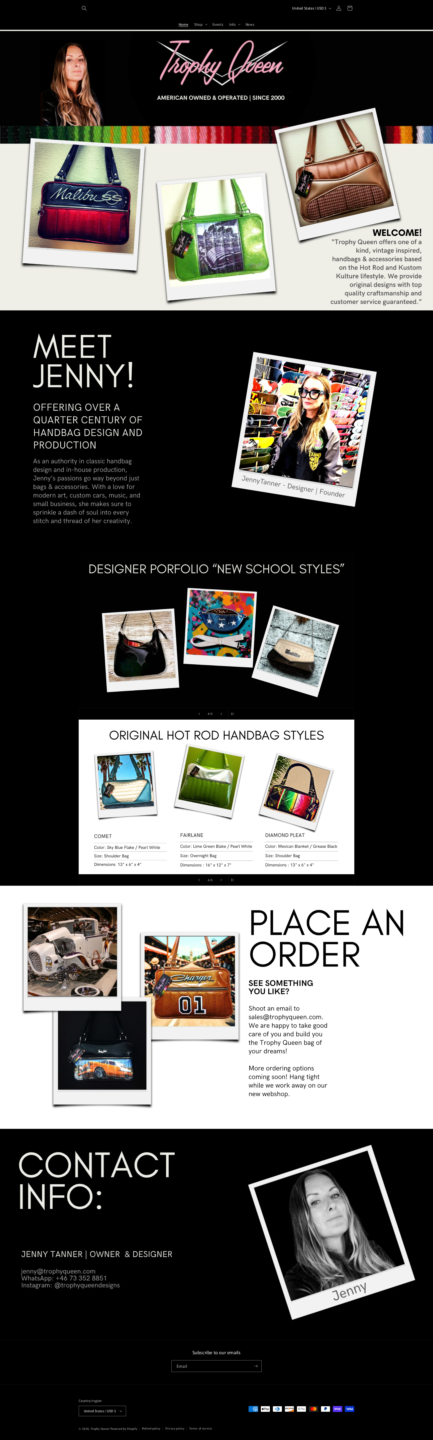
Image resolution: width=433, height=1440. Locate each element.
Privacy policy (174, 1428)
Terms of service (200, 1428)
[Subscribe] (255, 1366)
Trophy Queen (100, 1428)
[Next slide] (221, 713)
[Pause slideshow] (233, 713)
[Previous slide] (199, 713)
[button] (84, 8)
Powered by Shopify (124, 1428)
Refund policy (151, 1428)
